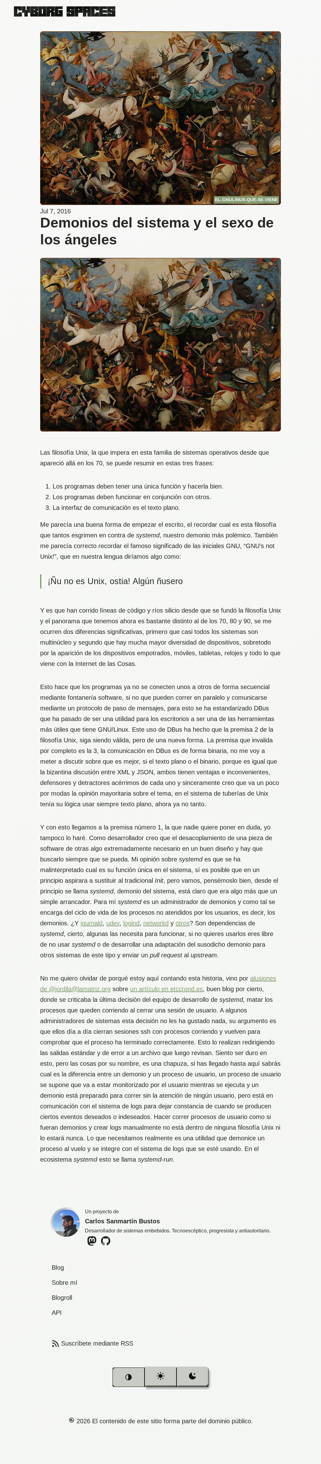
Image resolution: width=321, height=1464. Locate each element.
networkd (156, 923)
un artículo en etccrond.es (166, 989)
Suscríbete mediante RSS (91, 1343)
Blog (58, 1267)
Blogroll (62, 1297)
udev (112, 923)
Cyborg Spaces (64, 11)
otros (183, 923)
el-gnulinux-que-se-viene (246, 199)
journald (92, 923)
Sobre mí (64, 1282)
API (57, 1312)
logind (131, 923)
